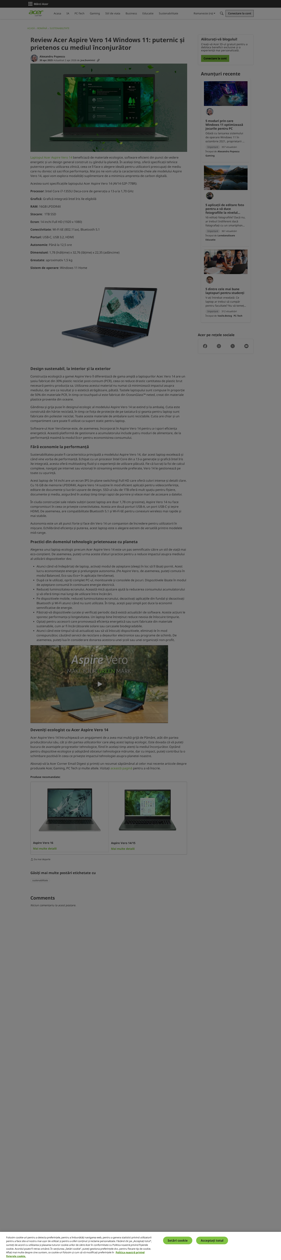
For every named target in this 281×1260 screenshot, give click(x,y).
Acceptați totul (212, 1240)
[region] (140, 1246)
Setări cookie (178, 1240)
